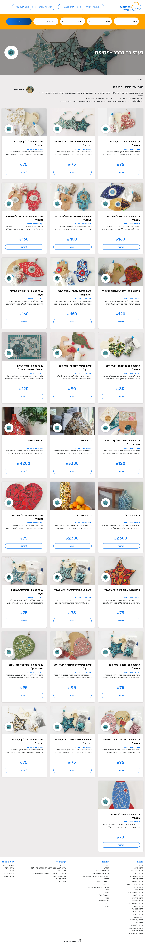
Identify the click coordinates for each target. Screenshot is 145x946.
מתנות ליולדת (138, 879)
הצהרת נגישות (8, 865)
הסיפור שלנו (61, 881)
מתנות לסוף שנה (137, 912)
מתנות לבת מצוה (137, 871)
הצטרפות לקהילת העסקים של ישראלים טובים (49, 873)
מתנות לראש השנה (136, 928)
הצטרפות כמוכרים (45, 7)
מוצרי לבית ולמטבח (136, 933)
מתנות (140, 861)
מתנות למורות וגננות (135, 892)
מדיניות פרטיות (8, 873)
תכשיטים (106, 884)
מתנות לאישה (138, 868)
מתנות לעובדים (137, 901)
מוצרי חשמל (139, 922)
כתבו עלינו (62, 871)
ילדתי (107, 898)
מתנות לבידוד (138, 906)
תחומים (105, 861)
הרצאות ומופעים (103, 881)
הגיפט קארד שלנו (59, 876)
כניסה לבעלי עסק (22, 7)
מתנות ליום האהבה (136, 903)
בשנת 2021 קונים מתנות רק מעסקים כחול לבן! (48, 868)
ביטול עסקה (9, 868)
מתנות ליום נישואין (136, 876)
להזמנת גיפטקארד (93, 7)
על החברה (61, 861)
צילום (107, 906)
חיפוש (19, 21)
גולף (107, 903)
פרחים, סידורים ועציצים (100, 873)
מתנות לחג (139, 890)
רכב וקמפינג (138, 917)
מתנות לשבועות (137, 909)
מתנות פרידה (138, 887)
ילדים (107, 892)
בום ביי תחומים (104, 901)
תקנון (12, 871)
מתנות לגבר (139, 865)
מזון (107, 865)
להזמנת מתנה (69, 7)
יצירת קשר (62, 865)
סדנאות (106, 879)
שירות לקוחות (61, 879)
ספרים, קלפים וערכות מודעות (98, 887)
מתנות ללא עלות (137, 925)
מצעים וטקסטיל (137, 931)
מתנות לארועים (137, 898)
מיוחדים (106, 868)
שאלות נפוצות (9, 876)
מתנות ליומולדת (137, 881)
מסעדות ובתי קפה (102, 871)
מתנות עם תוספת (136, 920)
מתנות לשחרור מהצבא (135, 884)
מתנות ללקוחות (137, 895)
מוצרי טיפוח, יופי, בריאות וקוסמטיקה (96, 876)
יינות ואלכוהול (104, 895)
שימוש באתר (8, 861)
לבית (107, 890)
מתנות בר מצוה (137, 914)
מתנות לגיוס (139, 873)
